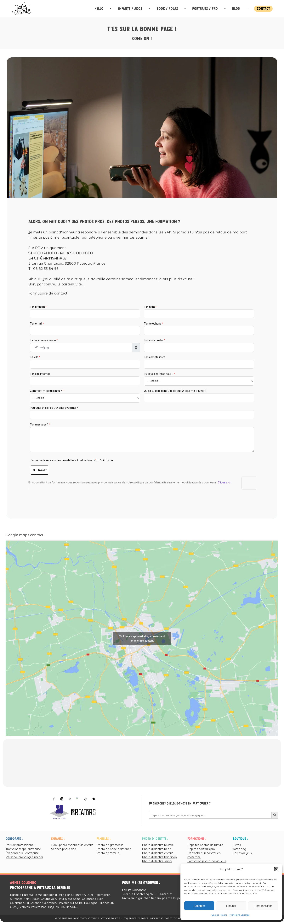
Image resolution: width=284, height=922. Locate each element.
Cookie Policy (219, 914)
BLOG (236, 9)
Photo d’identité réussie (158, 844)
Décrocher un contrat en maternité (204, 855)
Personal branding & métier (24, 857)
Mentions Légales (239, 914)
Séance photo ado (63, 849)
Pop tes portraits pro (201, 849)
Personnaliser (263, 905)
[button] (276, 869)
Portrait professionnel (20, 844)
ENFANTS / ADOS (130, 9)
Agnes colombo (23, 883)
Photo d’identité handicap (159, 857)
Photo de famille (108, 853)
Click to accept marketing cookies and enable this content (142, 638)
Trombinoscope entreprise (23, 849)
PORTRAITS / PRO (205, 9)
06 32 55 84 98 (46, 269)
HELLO (98, 9)
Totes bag (239, 849)
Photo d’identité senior (157, 861)
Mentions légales (177, 918)
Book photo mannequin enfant (72, 844)
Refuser (231, 905)
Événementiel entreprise (22, 853)
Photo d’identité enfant (157, 853)
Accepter (199, 905)
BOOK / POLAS (167, 9)
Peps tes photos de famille (205, 844)
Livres (237, 844)
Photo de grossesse (110, 844)
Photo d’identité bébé (156, 849)
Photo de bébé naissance (114, 849)
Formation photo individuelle (206, 861)
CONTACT (263, 9)
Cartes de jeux (242, 853)
